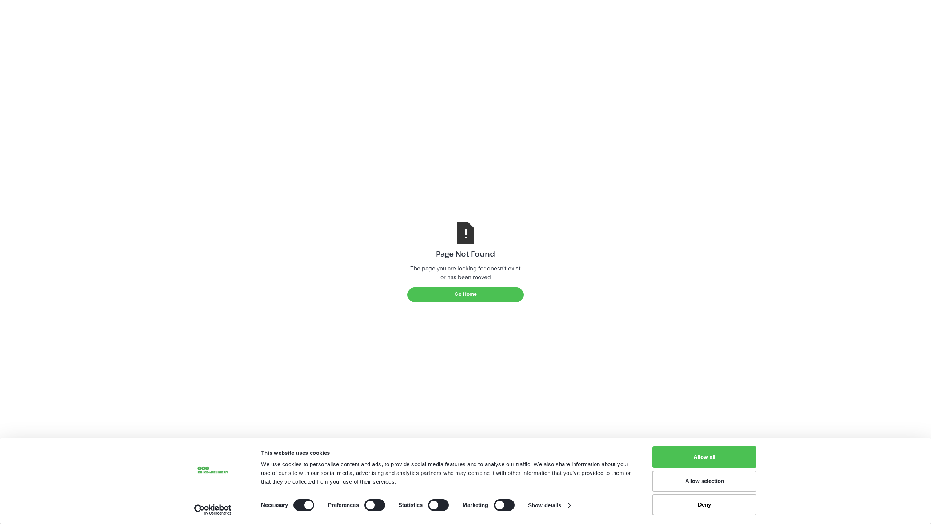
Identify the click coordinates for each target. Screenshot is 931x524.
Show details (544, 505)
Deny (704, 504)
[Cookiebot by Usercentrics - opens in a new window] (213, 509)
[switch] (374, 505)
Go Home (466, 294)
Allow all (704, 457)
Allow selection (704, 481)
